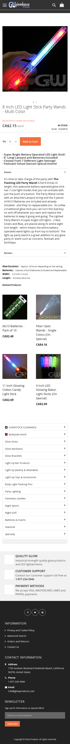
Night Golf (10, 512)
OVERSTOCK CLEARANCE (21, 427)
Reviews (8, 252)
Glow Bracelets (13, 455)
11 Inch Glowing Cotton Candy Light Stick (13, 390)
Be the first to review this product (18, 120)
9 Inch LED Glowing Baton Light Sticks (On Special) (46, 392)
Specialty (10, 534)
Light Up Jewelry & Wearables (21, 470)
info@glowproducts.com (21, 691)
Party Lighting (13, 491)
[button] (33, 102)
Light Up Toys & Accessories (20, 477)
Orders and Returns (18, 641)
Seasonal (10, 526)
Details (7, 172)
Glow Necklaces (14, 448)
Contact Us (13, 647)
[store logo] (19, 5)
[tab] (35, 172)
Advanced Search (16, 635)
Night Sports (12, 505)
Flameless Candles (15, 498)
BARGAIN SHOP (17, 434)
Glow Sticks (11, 441)
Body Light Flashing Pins (18, 484)
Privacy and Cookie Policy (21, 630)
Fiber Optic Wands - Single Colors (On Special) (46, 332)
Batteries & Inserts (15, 519)
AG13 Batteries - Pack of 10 (13, 328)
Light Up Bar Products (17, 463)
